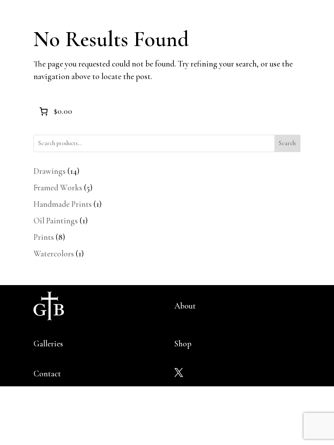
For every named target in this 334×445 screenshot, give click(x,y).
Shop (182, 344)
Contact (47, 374)
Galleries (48, 344)
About (185, 306)
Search (287, 143)
